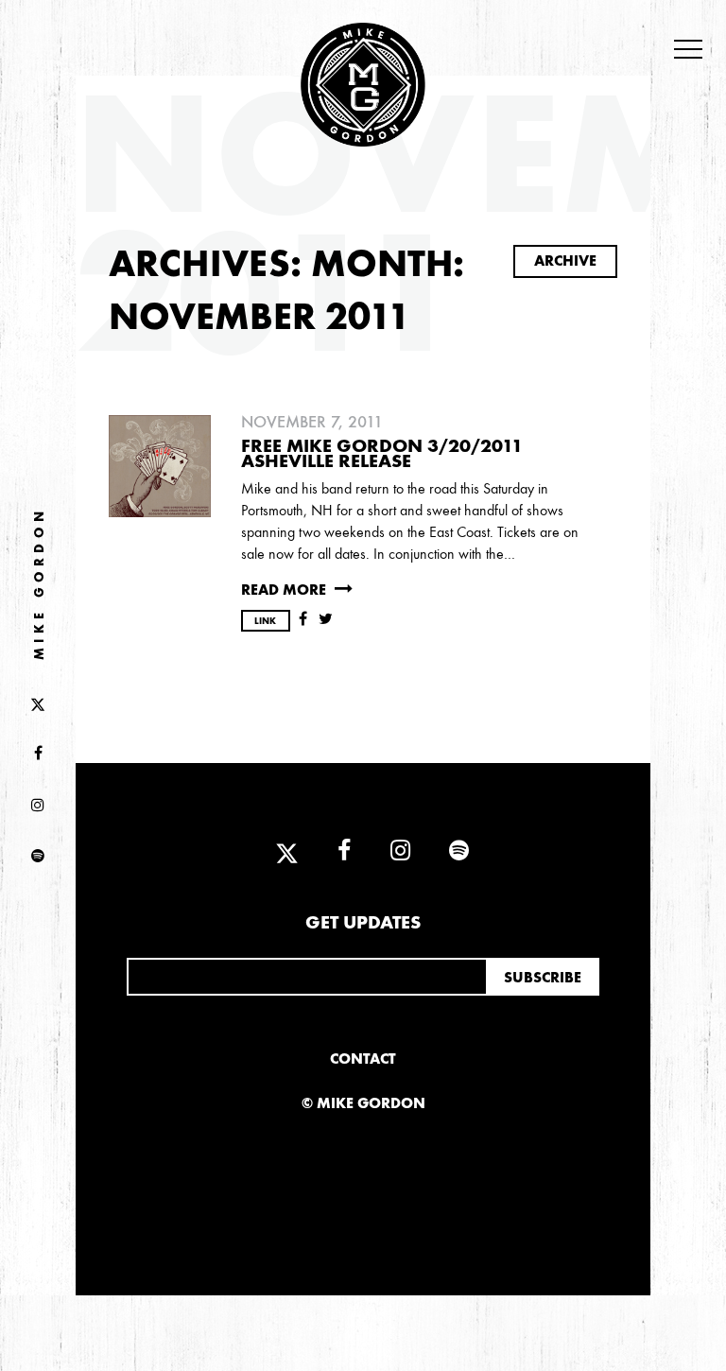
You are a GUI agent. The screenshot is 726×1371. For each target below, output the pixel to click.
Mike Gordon (39, 584)
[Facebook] (38, 754)
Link (265, 621)
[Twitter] (38, 702)
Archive (565, 260)
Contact (363, 1058)
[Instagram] (38, 805)
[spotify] (38, 856)
